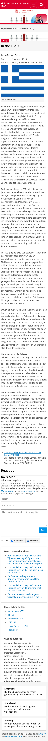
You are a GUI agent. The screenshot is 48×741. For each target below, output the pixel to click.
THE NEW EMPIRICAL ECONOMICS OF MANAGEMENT (22, 453)
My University (8, 491)
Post (43, 530)
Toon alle (12, 629)
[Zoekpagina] (41, 5)
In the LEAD (10, 46)
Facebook (18, 540)
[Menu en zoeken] (33, 5)
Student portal (28, 491)
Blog (32, 28)
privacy (42, 734)
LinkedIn (34, 540)
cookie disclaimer (14, 736)
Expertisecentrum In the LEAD (15, 5)
